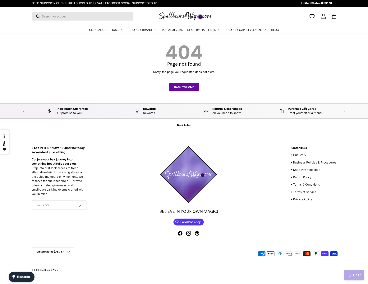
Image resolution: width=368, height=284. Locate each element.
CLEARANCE (97, 30)
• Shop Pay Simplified (305, 170)
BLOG (275, 30)
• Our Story (298, 155)
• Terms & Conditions (305, 184)
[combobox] (82, 16)
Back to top (184, 125)
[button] (334, 16)
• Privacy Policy (301, 199)
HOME (115, 30)
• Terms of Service (303, 192)
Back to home (184, 87)
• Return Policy (301, 177)
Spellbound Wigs (49, 270)
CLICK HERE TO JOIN (71, 3)
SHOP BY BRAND (140, 30)
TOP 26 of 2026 (172, 30)
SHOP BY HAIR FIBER (201, 30)
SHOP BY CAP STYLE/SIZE (244, 30)
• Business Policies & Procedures (313, 162)
